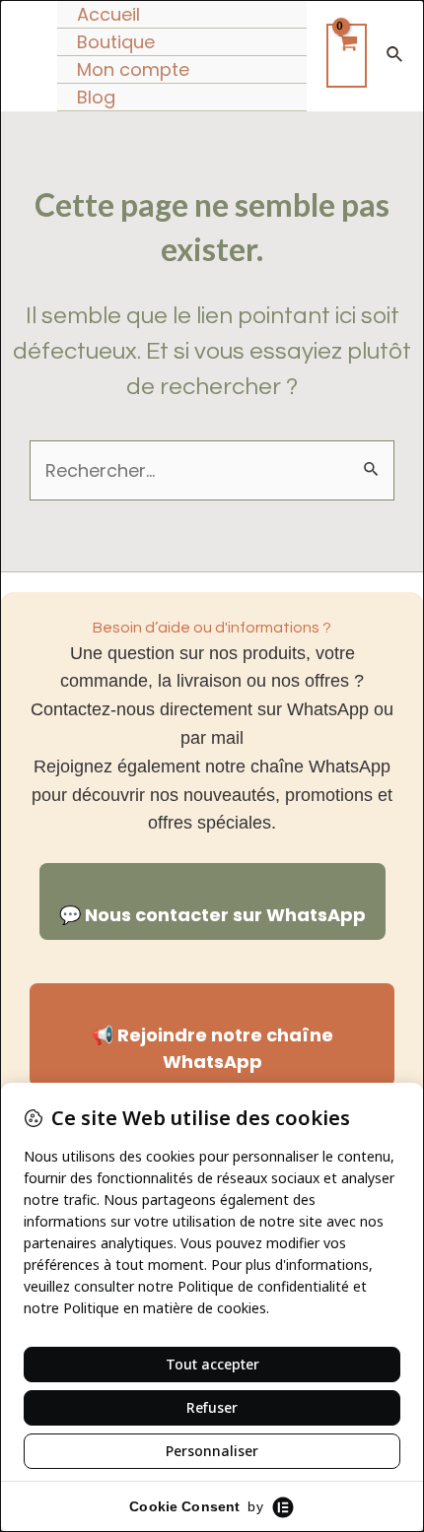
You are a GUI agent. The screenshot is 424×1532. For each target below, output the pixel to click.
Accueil (108, 14)
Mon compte (133, 69)
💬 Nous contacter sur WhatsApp (212, 914)
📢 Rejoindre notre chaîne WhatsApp (212, 1048)
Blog (96, 97)
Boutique (116, 42)
